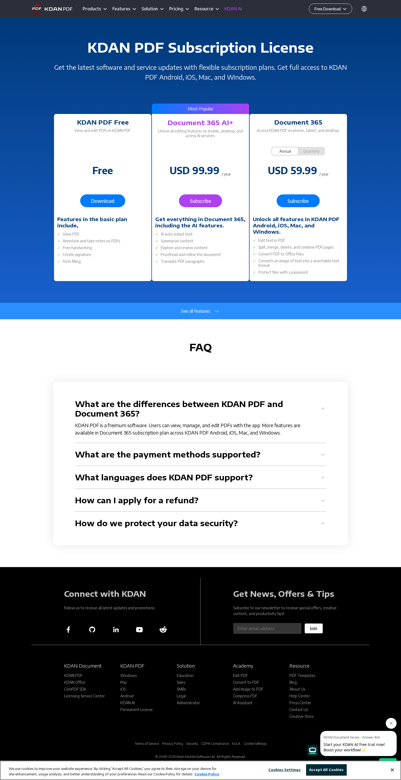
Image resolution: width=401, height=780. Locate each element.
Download (102, 201)
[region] (200, 770)
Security (192, 744)
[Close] (392, 770)
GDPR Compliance (215, 744)
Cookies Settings (284, 769)
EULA (236, 744)
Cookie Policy (206, 774)
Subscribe (200, 201)
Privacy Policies (239, 531)
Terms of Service (147, 744)
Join (313, 628)
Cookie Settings (255, 744)
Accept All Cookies (326, 769)
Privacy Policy (172, 744)
